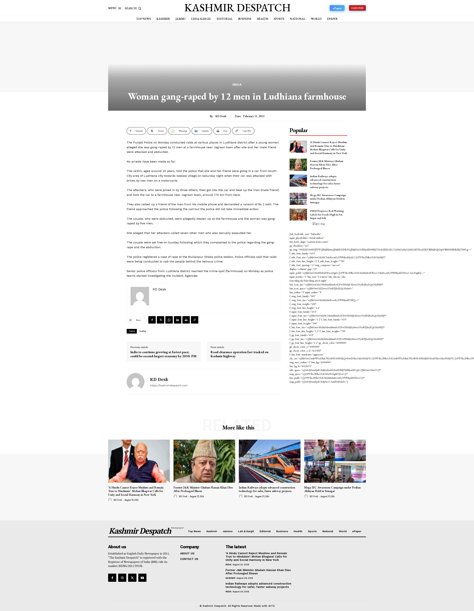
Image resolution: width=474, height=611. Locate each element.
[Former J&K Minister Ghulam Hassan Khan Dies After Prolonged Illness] (298, 165)
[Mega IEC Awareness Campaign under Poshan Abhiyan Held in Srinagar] (298, 199)
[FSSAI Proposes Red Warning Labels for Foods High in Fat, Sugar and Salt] (298, 215)
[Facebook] (152, 320)
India (237, 84)
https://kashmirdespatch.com (168, 385)
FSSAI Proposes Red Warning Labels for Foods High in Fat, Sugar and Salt (327, 214)
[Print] (186, 320)
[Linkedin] (177, 320)
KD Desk (220, 116)
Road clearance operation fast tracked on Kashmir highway (239, 354)
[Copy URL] (194, 320)
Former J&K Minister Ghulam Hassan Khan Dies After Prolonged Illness (326, 164)
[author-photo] (110, 500)
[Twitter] (160, 320)
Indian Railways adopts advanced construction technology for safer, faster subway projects (325, 182)
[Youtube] (142, 578)
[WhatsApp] (169, 320)
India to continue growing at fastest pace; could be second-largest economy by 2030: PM (163, 354)
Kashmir (230, 578)
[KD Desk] (135, 382)
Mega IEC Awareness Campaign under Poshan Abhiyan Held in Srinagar (328, 198)
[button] (134, 8)
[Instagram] (122, 578)
